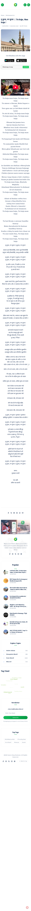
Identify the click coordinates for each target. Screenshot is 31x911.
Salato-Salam (10, 650)
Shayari (8, 661)
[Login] (25, 4)
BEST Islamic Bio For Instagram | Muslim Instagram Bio (19, 580)
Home (2, 15)
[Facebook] (10, 554)
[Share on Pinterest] (14, 513)
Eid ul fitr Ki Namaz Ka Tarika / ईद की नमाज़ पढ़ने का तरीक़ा (18, 622)
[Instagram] (12, 554)
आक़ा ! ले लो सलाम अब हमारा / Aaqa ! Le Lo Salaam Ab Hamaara (18, 631)
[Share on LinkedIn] (17, 513)
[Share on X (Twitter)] (11, 513)
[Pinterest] (21, 554)
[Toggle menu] (2, 4)
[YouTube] (18, 554)
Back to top (24, 761)
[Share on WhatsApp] (20, 513)
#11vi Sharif (8, 742)
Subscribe (16, 717)
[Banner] (15, 527)
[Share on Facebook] (8, 513)
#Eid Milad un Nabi (10, 739)
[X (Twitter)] (15, 554)
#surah (24, 742)
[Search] (28, 4)
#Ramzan (16, 742)
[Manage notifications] (27, 907)
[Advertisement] (15, 74)
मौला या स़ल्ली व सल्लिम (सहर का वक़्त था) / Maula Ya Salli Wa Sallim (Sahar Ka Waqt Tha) (18, 588)
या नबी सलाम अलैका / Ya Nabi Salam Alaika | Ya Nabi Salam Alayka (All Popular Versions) (18, 571)
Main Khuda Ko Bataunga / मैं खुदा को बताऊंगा (18, 614)
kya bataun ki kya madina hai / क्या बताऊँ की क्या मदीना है (18, 597)
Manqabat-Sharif (11, 654)
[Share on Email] (22, 513)
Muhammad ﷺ (10, 15)
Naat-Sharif (10, 658)
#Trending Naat (21, 739)
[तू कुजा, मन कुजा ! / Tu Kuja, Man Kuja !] (15, 40)
